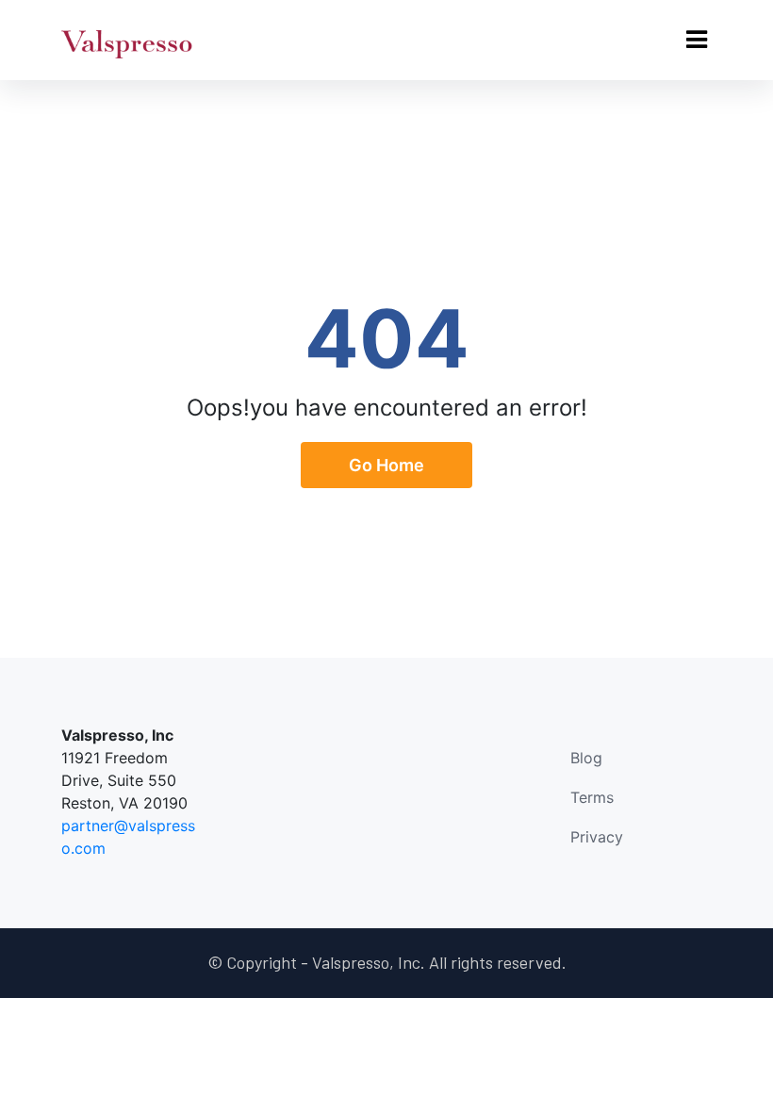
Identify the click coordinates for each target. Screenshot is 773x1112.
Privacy (596, 836)
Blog (586, 757)
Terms (592, 797)
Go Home (386, 465)
